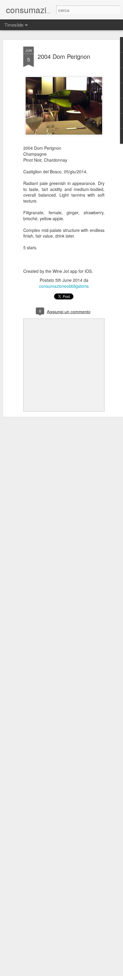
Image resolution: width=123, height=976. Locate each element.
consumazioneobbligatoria (64, 286)
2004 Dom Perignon (64, 56)
